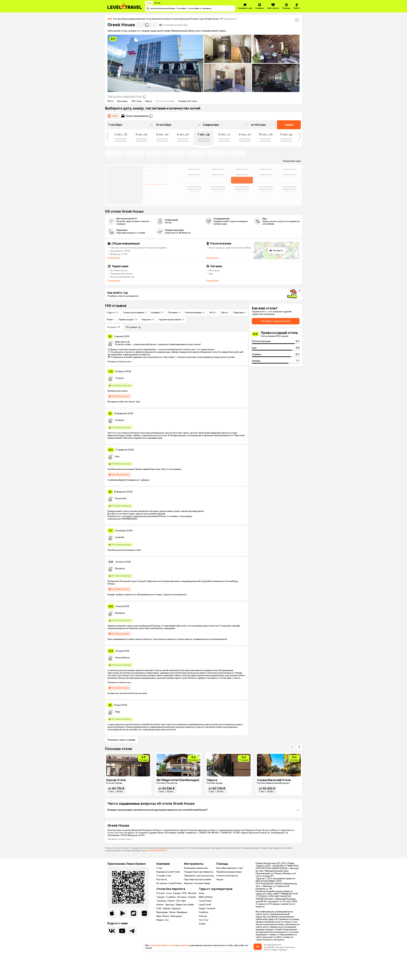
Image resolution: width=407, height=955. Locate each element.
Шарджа (176, 908)
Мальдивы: (162, 912)
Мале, (172, 912)
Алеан (202, 923)
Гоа (167, 920)
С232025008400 (157, 850)
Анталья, (182, 897)
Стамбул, (171, 897)
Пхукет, (171, 901)
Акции (219, 879)
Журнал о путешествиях (197, 883)
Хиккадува (176, 916)
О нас (159, 868)
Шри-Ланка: (163, 916)
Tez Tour (203, 920)
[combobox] (263, 125)
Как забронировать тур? (229, 868)
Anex (201, 893)
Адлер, (177, 893)
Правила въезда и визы (229, 871)
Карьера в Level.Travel (168, 871)
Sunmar (203, 916)
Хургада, (170, 904)
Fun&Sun (203, 912)
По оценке (131, 327)
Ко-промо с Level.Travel (168, 883)
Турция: (160, 897)
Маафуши (182, 912)
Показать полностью (119, 361)
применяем (184, 945)
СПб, (184, 893)
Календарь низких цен (196, 868)
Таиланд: (161, 901)
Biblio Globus (206, 897)
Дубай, (167, 908)
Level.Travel (205, 904)
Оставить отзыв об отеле (275, 321)
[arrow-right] (292, 747)
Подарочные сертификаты (198, 871)
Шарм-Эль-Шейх (185, 904)
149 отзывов (115, 306)
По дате (111, 327)
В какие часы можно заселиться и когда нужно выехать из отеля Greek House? (157, 809)
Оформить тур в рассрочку (199, 875)
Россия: (160, 893)
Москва (192, 893)
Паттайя (181, 901)
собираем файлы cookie (162, 945)
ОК (257, 946)
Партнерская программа (197, 879)
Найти (289, 125)
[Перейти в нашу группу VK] (111, 930)
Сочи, (169, 893)
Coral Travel (205, 900)
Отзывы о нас (163, 875)
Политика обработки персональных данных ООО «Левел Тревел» (275, 948)
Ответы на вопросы (227, 875)
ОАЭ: (159, 908)
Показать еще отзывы (121, 739)
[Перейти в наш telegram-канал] (132, 930)
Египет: (160, 904)
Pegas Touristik (207, 908)
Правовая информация (268, 945)
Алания (192, 897)
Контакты (161, 879)
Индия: (160, 920)
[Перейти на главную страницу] (124, 6)
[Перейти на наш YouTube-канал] (122, 930)
